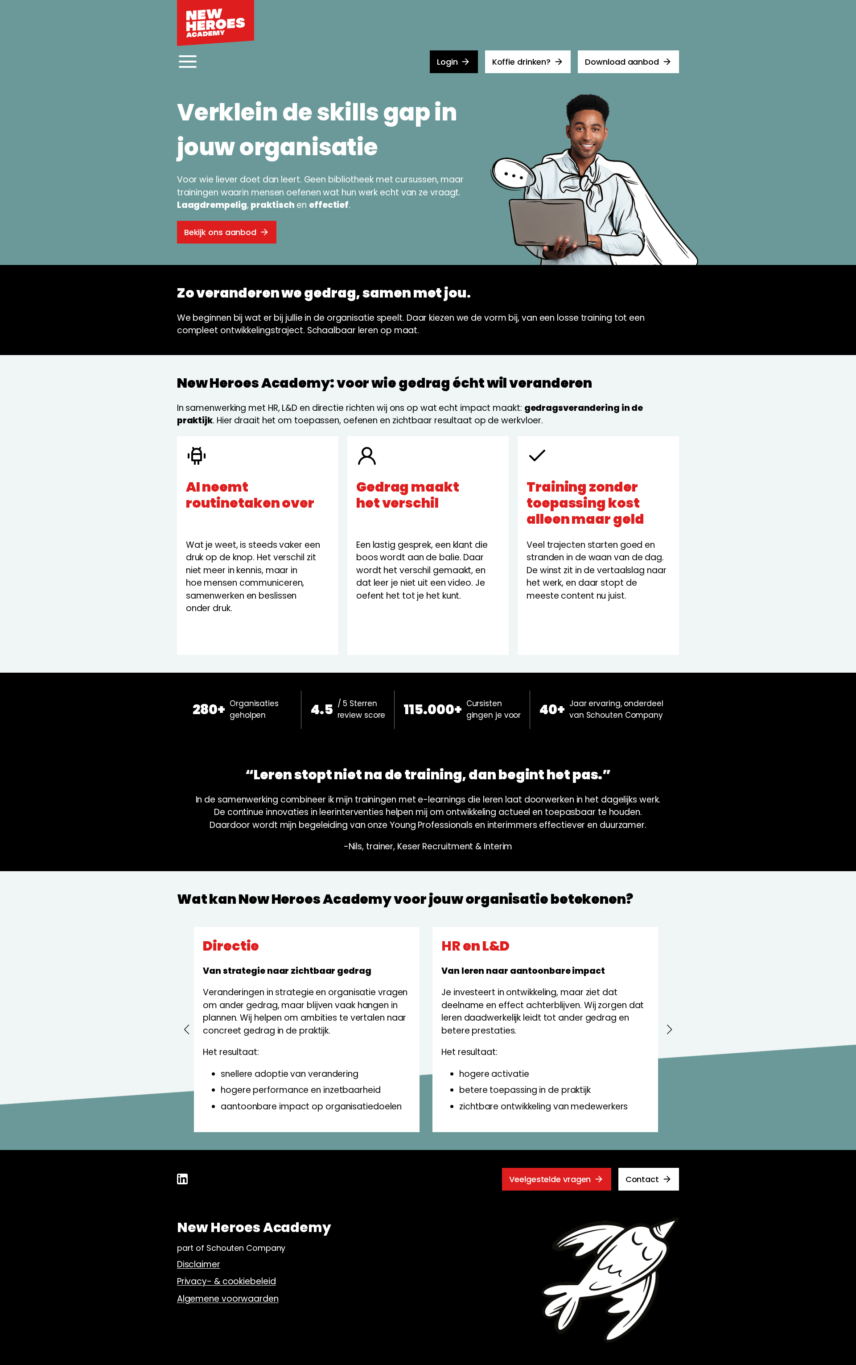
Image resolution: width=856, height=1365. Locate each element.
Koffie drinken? (521, 61)
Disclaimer (198, 1264)
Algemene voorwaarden (228, 1299)
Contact (642, 1179)
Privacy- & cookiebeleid (226, 1281)
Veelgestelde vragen (550, 1179)
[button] (187, 1029)
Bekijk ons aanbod (220, 232)
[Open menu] (187, 61)
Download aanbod (622, 61)
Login (447, 61)
